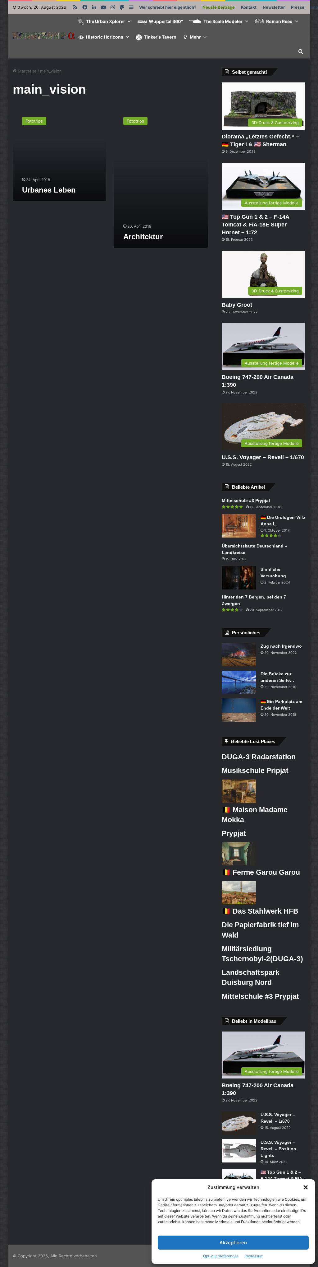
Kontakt (249, 7)
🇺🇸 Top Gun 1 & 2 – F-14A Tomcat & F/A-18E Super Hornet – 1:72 (255, 224)
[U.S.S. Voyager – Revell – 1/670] (239, 1123)
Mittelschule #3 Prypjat (246, 500)
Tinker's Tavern (160, 37)
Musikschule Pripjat (255, 770)
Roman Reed (279, 21)
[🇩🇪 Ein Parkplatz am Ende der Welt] (239, 710)
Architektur (143, 236)
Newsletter (274, 7)
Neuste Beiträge (218, 7)
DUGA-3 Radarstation (259, 757)
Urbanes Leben (49, 190)
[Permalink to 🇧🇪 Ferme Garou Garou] (239, 863)
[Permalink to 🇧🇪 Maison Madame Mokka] (239, 801)
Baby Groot (237, 305)
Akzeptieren (233, 1243)
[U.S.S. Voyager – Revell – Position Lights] (239, 1150)
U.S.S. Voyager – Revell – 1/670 (263, 457)
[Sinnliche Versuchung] (239, 577)
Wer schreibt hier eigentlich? (167, 7)
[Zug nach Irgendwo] (239, 654)
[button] (305, 1187)
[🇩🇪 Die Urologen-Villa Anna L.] (239, 526)
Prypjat (234, 833)
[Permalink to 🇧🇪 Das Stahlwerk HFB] (239, 902)
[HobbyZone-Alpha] (44, 36)
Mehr (195, 37)
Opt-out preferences (220, 1256)
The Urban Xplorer (105, 21)
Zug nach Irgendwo (281, 646)
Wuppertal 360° (166, 21)
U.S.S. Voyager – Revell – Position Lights (278, 1149)
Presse (297, 7)
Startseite (26, 70)
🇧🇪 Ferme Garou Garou (261, 872)
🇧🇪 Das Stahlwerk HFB (260, 911)
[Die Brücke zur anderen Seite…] (239, 682)
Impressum (254, 1256)
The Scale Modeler (223, 21)
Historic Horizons (104, 37)
